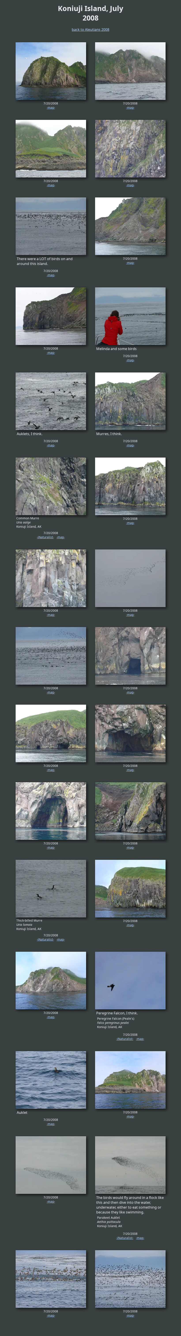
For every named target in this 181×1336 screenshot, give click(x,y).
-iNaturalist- (45, 537)
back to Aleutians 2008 (90, 29)
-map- (51, 107)
